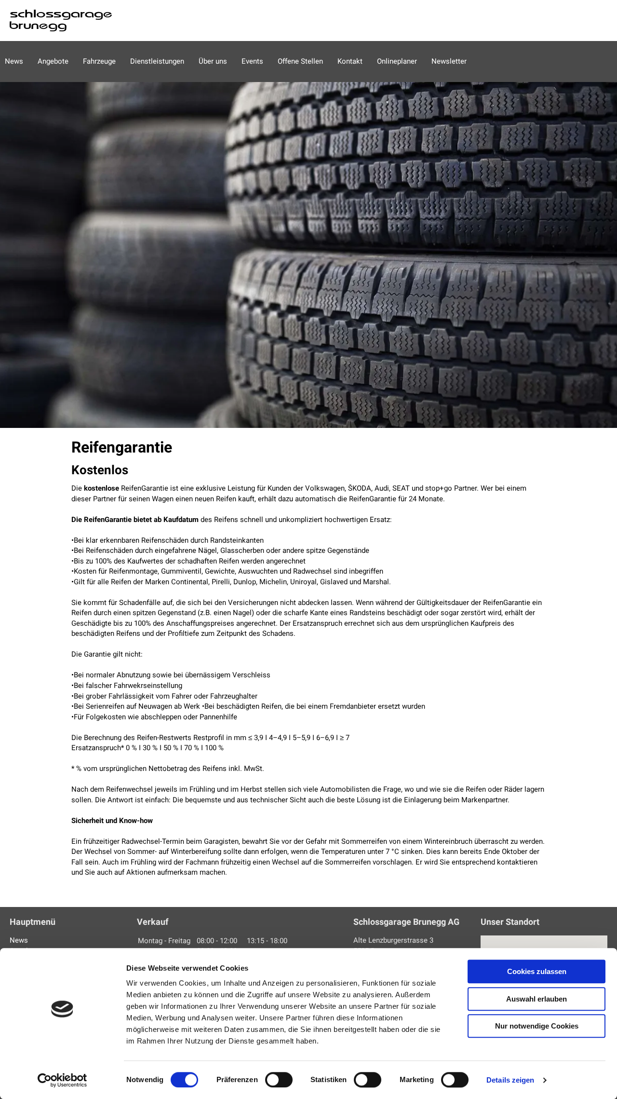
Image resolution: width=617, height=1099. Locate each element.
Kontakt (349, 61)
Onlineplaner (397, 61)
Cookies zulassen (536, 971)
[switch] (279, 1079)
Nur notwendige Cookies (536, 1026)
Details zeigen (510, 1080)
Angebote (53, 61)
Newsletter (449, 61)
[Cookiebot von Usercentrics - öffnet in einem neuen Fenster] (62, 1080)
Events (252, 61)
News (14, 61)
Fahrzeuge (99, 61)
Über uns (213, 61)
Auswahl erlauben (536, 999)
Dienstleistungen (157, 61)
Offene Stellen (300, 61)
